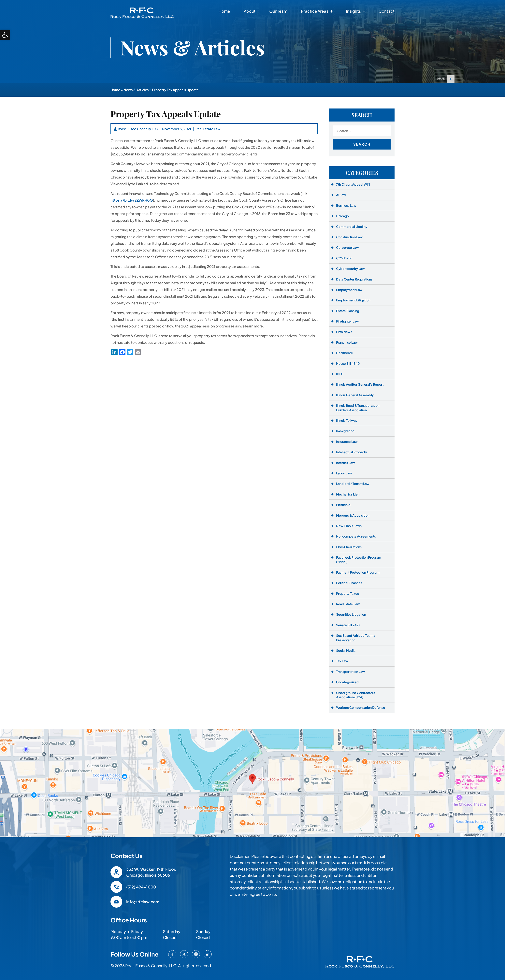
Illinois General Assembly (355, 395)
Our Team (278, 10)
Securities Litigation (351, 614)
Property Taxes (347, 593)
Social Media (345, 650)
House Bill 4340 (348, 363)
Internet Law (345, 463)
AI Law (341, 195)
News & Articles (136, 90)
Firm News (344, 332)
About (249, 10)
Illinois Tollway (346, 420)
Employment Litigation (353, 300)
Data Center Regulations (354, 279)
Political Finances (349, 583)
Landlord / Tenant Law (352, 484)
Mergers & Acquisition (352, 515)
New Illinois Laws (349, 526)
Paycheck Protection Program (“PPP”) (358, 559)
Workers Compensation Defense (360, 707)
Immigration (345, 431)
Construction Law (349, 237)
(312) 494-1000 (141, 886)
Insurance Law (347, 442)
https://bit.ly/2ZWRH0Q (131, 200)
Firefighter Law (347, 321)
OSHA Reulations (349, 547)
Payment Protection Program (358, 572)
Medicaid (343, 505)
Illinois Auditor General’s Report (359, 384)
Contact (387, 10)
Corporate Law (347, 247)
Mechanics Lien (347, 494)
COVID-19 (344, 258)
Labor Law (344, 473)
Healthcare (344, 353)
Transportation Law (350, 672)
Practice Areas (314, 10)
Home (224, 10)
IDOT (340, 374)
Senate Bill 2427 (348, 625)
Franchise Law (347, 342)
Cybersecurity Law (350, 269)
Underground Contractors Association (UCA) (355, 695)
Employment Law (349, 290)
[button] (5, 35)
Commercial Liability (351, 226)
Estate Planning (347, 311)
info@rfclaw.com (142, 901)
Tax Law (342, 661)
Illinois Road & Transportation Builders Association (357, 407)
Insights (353, 10)
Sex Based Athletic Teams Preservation (355, 637)
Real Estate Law (208, 129)
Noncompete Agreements (356, 536)
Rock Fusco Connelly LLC (138, 129)
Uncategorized (347, 682)
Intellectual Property (351, 452)
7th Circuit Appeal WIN (353, 184)
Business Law (346, 205)
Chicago (342, 216)
